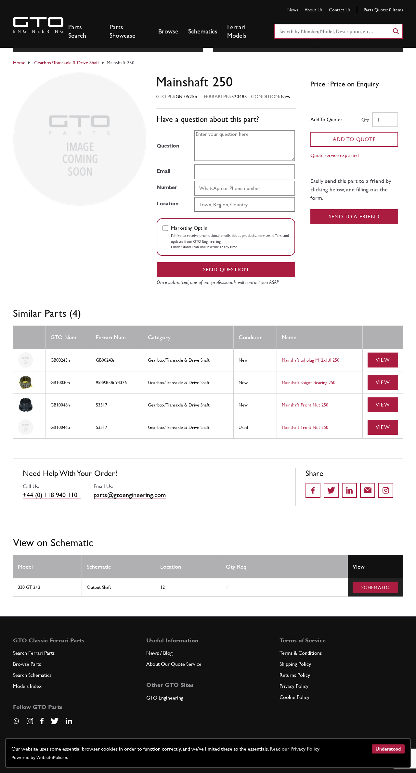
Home (19, 62)
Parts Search (77, 31)
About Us (313, 9)
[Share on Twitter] (331, 490)
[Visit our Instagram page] (29, 721)
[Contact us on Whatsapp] (16, 723)
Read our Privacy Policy (294, 749)
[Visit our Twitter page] (54, 721)
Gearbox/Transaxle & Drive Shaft (66, 62)
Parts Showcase (123, 31)
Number (167, 187)
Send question (226, 269)
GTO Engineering (164, 698)
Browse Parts (27, 664)
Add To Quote (354, 139)
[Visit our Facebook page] (42, 721)
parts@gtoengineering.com (130, 495)
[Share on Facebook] (313, 490)
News (292, 9)
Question (168, 146)
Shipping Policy (295, 664)
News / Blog (159, 653)
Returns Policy (295, 675)
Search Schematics (32, 675)
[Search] (395, 31)
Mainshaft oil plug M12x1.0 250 (310, 360)
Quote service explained (334, 155)
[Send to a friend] (367, 490)
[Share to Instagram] (385, 490)
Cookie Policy (294, 697)
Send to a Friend (354, 216)
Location (167, 203)
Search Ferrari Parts (34, 653)
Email (163, 171)
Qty (365, 119)
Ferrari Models (236, 31)
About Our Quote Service (174, 664)
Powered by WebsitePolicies (39, 757)
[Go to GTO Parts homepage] (38, 25)
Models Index (27, 686)
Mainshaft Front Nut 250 (305, 404)
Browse (168, 31)
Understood (388, 749)
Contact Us (339, 9)
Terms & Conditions (301, 653)
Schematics (202, 31)
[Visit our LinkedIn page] (68, 721)
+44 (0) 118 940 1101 (52, 495)
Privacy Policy (294, 686)
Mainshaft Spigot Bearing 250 (308, 382)
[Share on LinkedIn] (349, 490)
